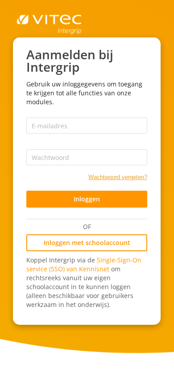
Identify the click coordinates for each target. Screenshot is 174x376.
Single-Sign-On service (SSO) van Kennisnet (83, 264)
